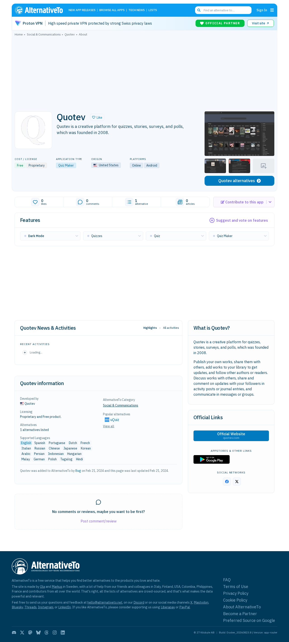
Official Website (231, 436)
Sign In (261, 10)
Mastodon (201, 602)
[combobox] (223, 10)
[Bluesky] (38, 632)
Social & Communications (120, 405)
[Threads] (46, 632)
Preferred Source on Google (249, 620)
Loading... (36, 352)
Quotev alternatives (236, 180)
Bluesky (17, 607)
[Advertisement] (144, 72)
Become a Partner (240, 613)
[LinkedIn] (63, 632)
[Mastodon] (30, 632)
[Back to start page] (41, 10)
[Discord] (14, 632)
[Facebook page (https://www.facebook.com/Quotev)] (227, 481)
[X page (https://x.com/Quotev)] (237, 481)
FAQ (227, 579)
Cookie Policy (235, 600)
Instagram (45, 607)
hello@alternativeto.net (104, 602)
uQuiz (114, 419)
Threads (30, 607)
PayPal (184, 607)
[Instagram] (54, 632)
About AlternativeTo (242, 606)
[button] (97, 117)
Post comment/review (99, 521)
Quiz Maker (66, 165)
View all (108, 426)
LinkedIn (64, 607)
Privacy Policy (235, 593)
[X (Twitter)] (22, 632)
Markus (57, 586)
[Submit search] (198, 10)
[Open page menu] (272, 10)
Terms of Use (235, 586)
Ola (42, 586)
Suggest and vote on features (242, 220)
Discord (138, 602)
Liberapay (168, 607)
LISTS (153, 10)
